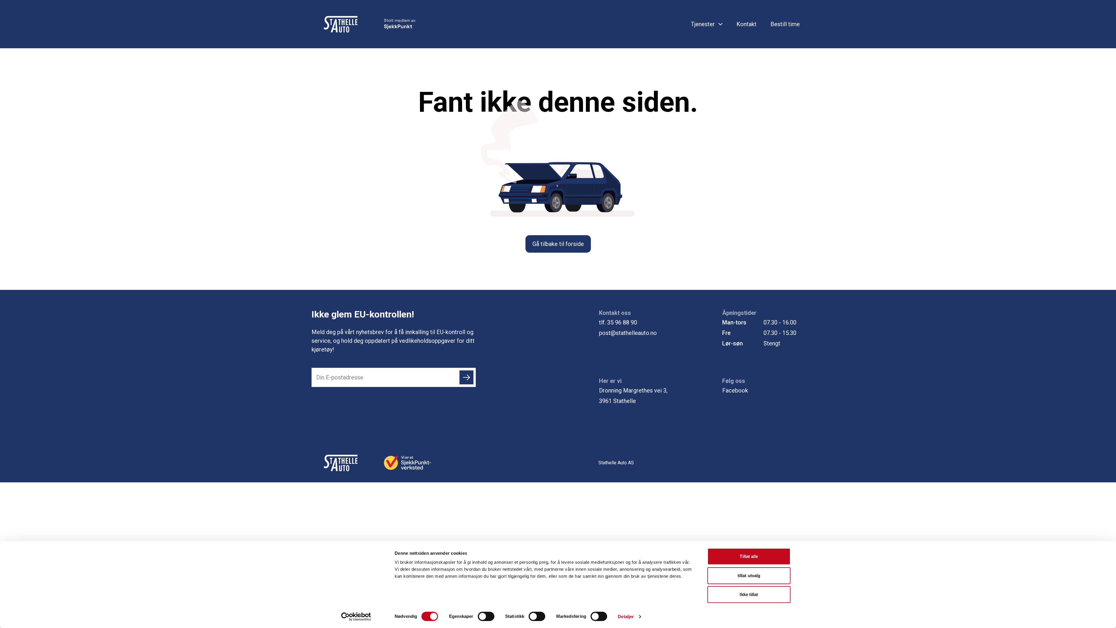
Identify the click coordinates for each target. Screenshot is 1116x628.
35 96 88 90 (622, 322)
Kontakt (746, 24)
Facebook (735, 390)
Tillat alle (749, 556)
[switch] (486, 616)
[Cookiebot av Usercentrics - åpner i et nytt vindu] (356, 616)
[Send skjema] (466, 377)
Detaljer (626, 616)
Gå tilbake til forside (558, 243)
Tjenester (703, 24)
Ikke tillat (749, 594)
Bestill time (785, 24)
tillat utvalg (749, 575)
